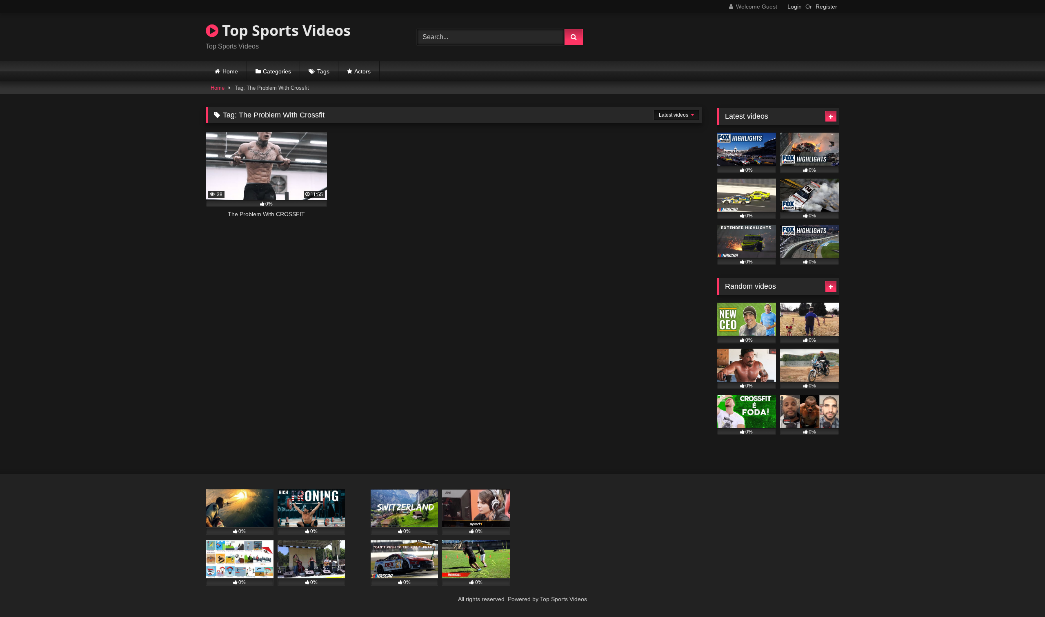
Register (826, 6)
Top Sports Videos (284, 30)
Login (794, 6)
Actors (362, 71)
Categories (277, 71)
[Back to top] (1020, 593)
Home (230, 71)
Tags (323, 71)
